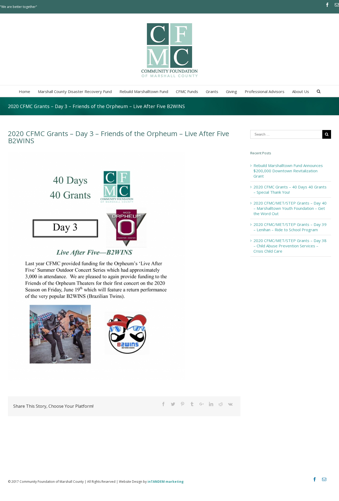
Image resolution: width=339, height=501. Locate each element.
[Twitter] (173, 404)
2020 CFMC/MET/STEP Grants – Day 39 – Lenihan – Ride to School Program (290, 227)
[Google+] (201, 404)
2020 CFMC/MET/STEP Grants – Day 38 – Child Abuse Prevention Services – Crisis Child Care (290, 246)
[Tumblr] (192, 404)
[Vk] (230, 404)
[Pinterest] (182, 404)
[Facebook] (327, 5)
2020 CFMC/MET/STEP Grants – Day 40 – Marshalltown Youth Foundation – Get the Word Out (290, 208)
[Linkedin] (211, 404)
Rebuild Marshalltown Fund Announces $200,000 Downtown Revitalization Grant (288, 171)
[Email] (337, 5)
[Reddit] (220, 404)
